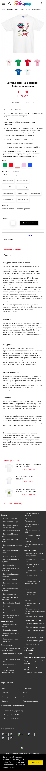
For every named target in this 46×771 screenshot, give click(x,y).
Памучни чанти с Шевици (35, 623)
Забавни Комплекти (25, 9)
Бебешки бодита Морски (34, 616)
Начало (3, 9)
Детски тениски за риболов (32, 525)
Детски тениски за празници (9, 666)
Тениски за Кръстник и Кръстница (10, 575)
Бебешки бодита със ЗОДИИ (32, 604)
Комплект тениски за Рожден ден (10, 640)
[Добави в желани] (40, 217)
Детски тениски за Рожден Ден (12, 655)
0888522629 (15, 719)
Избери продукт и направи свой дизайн (34, 649)
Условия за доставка (30, 697)
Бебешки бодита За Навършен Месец (32, 566)
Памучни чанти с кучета (34, 634)
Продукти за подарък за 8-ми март (34, 662)
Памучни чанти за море (34, 637)
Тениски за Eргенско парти (10, 541)
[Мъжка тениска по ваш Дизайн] (9, 480)
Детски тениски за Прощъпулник (32, 520)
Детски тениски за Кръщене (32, 514)
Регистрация (6, 692)
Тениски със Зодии (9, 565)
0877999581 (15, 715)
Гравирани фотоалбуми (34, 672)
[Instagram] (8, 723)
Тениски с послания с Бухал (10, 584)
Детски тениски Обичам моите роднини (11, 649)
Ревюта (7, 255)
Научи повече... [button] (9, 768)
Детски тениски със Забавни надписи (9, 671)
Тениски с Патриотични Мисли (11, 552)
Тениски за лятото (9, 594)
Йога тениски (8, 606)
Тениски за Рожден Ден (11, 530)
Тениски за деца (7, 645)
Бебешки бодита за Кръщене (32, 588)
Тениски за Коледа (9, 556)
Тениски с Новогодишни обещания (11, 569)
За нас (25, 692)
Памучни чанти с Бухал (34, 641)
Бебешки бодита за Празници (32, 577)
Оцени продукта (8, 239)
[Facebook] (4, 723)
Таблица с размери (11, 175)
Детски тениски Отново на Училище (35, 540)
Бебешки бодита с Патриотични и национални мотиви (35, 611)
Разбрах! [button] (35, 762)
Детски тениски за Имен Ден (11, 660)
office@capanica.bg (16, 711)
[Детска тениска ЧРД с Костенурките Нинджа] (9, 493)
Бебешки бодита (30, 550)
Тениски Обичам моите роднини (10, 561)
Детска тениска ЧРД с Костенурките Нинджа (26, 490)
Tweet (30, 235)
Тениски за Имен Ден (10, 521)
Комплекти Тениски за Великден (10, 634)
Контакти (5, 701)
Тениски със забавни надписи (10, 589)
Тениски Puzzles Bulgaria (11, 603)
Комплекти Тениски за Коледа (10, 625)
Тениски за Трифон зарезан (9, 611)
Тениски (4, 515)
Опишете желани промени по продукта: (16, 209)
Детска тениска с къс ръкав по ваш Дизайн (28, 465)
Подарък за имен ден (30, 701)
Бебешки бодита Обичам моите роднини (34, 555)
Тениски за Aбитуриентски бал (12, 546)
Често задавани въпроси (10, 697)
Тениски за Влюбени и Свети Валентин (10, 616)
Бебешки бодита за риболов (32, 599)
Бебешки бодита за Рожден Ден (35, 560)
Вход (3, 688)
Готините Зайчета (36, 9)
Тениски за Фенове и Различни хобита (10, 526)
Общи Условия (28, 688)
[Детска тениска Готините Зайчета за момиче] (23, 56)
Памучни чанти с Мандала (35, 627)
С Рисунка (29, 653)
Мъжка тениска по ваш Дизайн (26, 478)
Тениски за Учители (10, 579)
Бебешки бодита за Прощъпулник (32, 593)
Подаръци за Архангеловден (34, 657)
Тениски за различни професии (10, 598)
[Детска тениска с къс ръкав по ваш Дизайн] (9, 468)
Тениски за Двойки (10, 518)
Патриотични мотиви (33, 535)
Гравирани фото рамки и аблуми (33, 668)
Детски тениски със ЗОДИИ (32, 531)
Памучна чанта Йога (33, 644)
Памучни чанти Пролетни (35, 630)
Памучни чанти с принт (33, 620)
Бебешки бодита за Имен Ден (34, 571)
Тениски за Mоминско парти (10, 535)
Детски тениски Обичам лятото (34, 545)
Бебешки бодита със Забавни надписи (32, 582)
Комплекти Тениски (12, 9)
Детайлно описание (12, 249)
